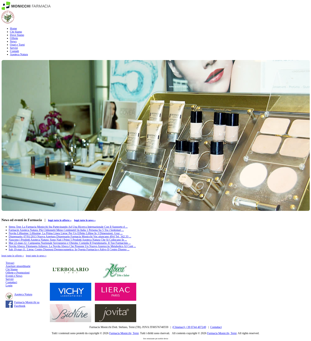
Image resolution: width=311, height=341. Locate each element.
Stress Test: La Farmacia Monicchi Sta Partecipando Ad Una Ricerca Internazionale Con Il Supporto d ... (68, 226)
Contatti (14, 51)
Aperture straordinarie (18, 266)
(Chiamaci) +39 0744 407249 (189, 327)
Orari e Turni (17, 44)
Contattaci (11, 282)
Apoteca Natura (19, 54)
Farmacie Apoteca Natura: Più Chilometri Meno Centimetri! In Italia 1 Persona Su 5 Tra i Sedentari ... (66, 230)
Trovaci (10, 262)
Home (13, 28)
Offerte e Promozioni (18, 272)
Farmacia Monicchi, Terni (124, 333)
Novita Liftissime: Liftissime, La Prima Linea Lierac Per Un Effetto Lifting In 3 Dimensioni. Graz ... (66, 233)
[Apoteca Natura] (7, 22)
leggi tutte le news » (85, 220)
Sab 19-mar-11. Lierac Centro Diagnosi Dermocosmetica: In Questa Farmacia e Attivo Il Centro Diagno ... (69, 249)
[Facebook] (9, 306)
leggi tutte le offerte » (59, 220)
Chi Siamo (16, 31)
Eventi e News (14, 275)
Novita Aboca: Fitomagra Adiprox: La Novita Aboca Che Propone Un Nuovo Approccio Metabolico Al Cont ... (72, 246)
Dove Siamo (17, 34)
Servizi (14, 47)
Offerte (14, 38)
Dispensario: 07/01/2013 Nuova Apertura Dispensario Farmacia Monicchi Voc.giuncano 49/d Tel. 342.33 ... (70, 236)
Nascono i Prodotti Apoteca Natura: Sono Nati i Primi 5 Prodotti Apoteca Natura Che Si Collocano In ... (68, 239)
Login (9, 285)
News (13, 41)
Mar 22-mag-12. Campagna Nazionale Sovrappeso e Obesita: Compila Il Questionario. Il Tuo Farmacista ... (70, 242)
